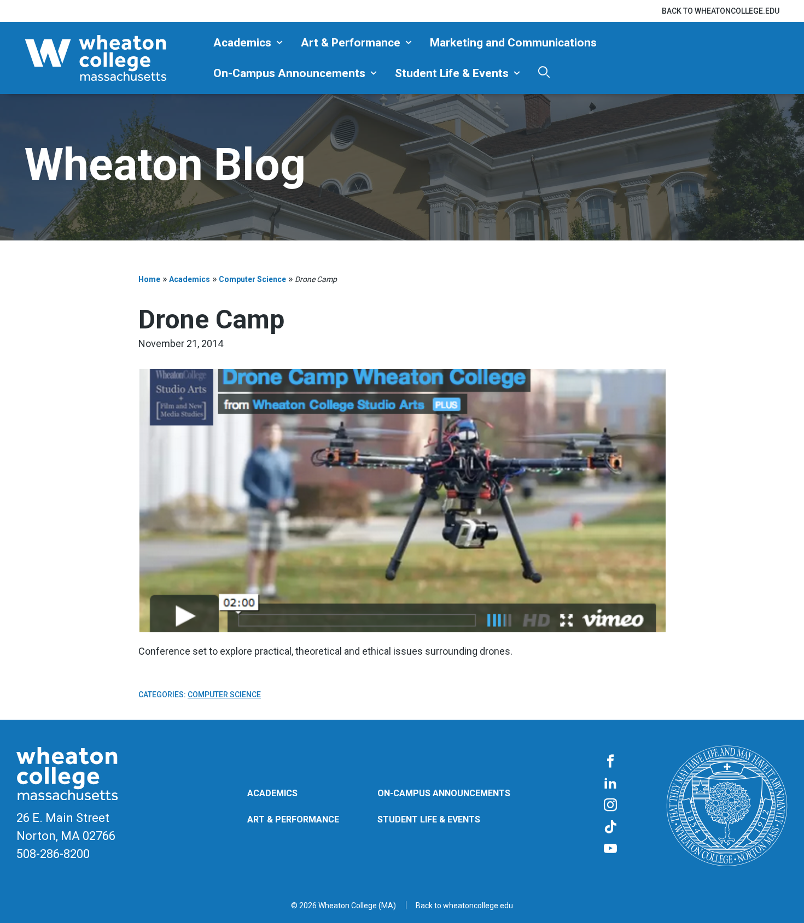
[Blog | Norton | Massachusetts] (115, 58)
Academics (242, 42)
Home (149, 279)
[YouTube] (610, 849)
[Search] (544, 72)
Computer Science (252, 279)
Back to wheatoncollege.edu (720, 11)
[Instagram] (610, 805)
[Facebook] (610, 762)
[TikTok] (610, 827)
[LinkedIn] (610, 784)
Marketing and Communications (513, 42)
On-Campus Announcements (289, 73)
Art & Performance (350, 42)
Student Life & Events (452, 73)
